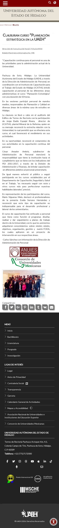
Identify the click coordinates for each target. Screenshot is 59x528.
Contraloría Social (16, 383)
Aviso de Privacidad (16, 377)
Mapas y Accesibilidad (17, 408)
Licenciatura (13, 343)
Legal (9, 370)
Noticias (8, 25)
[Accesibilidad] (53, 522)
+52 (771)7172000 (23, 453)
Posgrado (11, 349)
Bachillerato (13, 337)
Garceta (11, 395)
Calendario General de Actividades (23, 402)
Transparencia (14, 389)
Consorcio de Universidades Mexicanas (25, 423)
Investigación (13, 355)
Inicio (10, 330)
